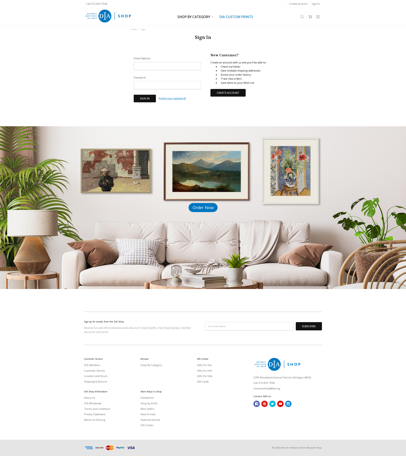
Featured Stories (150, 420)
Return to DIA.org (94, 420)
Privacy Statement (94, 414)
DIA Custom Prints (236, 16)
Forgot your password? (172, 98)
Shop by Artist (149, 403)
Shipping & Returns (95, 381)
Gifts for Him (204, 370)
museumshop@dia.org (266, 388)
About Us (89, 398)
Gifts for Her (204, 365)
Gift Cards (203, 381)
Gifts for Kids (204, 376)
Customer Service (94, 370)
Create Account (298, 4)
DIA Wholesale (92, 403)
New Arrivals (148, 414)
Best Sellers (147, 409)
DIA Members (92, 365)
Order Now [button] (203, 207)
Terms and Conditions (97, 409)
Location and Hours (96, 376)
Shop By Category (194, 16)
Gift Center (147, 425)
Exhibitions (147, 398)
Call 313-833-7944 (96, 4)
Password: (140, 77)
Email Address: (142, 58)
